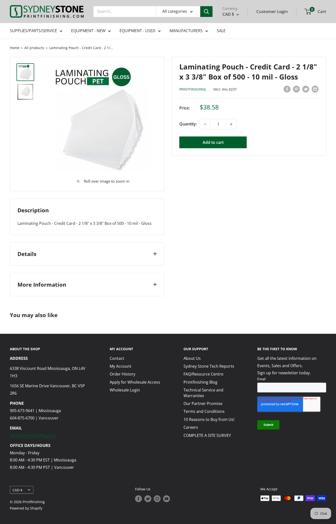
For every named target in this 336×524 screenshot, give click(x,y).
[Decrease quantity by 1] (205, 124)
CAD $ (17, 490)
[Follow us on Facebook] (138, 498)
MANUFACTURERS (186, 30)
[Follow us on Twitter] (147, 498)
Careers (190, 427)
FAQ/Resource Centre (203, 374)
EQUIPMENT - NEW (88, 30)
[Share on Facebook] (287, 89)
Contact (117, 358)
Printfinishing (192, 89)
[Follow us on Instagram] (157, 498)
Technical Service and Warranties (203, 392)
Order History (122, 374)
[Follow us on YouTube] (166, 498)
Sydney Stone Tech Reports (208, 366)
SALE (221, 30)
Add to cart (213, 142)
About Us (192, 358)
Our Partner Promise (202, 403)
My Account (120, 366)
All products (34, 47)
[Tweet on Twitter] (305, 89)
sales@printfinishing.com (33, 435)
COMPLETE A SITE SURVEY (207, 435)
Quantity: (188, 124)
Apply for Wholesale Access (135, 382)
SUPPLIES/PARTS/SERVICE (33, 30)
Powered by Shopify (26, 508)
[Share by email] (315, 89)
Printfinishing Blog (200, 382)
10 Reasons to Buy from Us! (208, 419)
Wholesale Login (125, 390)
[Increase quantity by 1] (231, 124)
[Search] (206, 11)
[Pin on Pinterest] (296, 89)
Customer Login (272, 11)
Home (14, 47)
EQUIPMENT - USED (137, 30)
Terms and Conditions (204, 411)
